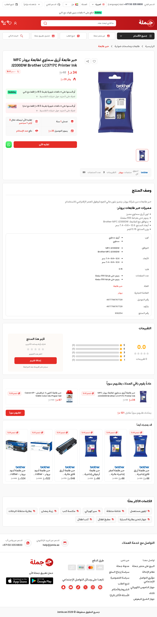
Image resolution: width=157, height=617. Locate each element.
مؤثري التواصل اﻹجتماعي (147, 579)
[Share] (87, 61)
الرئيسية (150, 46)
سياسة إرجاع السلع (119, 572)
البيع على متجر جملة (143, 566)
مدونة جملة (122, 566)
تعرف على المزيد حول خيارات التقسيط (57, 96)
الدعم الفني (51, 4)
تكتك (152, 593)
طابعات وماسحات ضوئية (127, 46)
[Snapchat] (63, 587)
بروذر (120, 293)
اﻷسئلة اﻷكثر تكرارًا (119, 595)
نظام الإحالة (148, 572)
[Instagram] (92, 587)
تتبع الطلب (9, 4)
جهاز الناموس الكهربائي (142, 587)
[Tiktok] (78, 587)
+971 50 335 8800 (133, 4)
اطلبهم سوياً (15, 413)
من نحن (125, 560)
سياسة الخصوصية (119, 578)
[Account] (15, 23)
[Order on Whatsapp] (9, 144)
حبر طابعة (118, 286)
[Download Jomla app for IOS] (17, 580)
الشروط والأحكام (120, 589)
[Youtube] (70, 587)
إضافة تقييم (35, 360)
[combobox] (98, 4)
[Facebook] (100, 587)
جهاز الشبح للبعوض (144, 599)
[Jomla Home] (147, 23)
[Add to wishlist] (94, 61)
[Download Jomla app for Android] (41, 580)
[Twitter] (85, 587)
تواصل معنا (149, 560)
